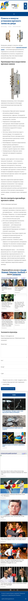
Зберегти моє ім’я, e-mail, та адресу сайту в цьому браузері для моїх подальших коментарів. (15, 382)
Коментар (4, 344)
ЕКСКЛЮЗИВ (17, 26)
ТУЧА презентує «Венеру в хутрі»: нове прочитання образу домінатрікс (12, 411)
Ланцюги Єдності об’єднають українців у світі (13, 445)
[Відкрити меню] (14, 14)
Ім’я (2, 360)
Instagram (16, 274)
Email (3, 367)
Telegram (13, 272)
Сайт (2, 373)
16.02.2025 (4, 26)
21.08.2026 (4, 414)
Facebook (21, 272)
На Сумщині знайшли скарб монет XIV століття (12, 428)
